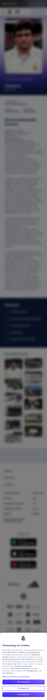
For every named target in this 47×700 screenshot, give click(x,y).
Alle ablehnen (23, 694)
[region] (23, 666)
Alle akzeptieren (23, 682)
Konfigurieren (23, 688)
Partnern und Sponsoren (23, 666)
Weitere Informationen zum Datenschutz (16, 677)
